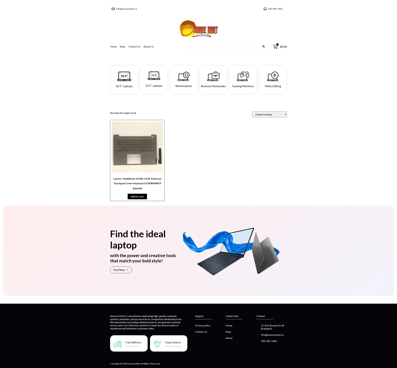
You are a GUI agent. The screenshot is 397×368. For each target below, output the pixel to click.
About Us (148, 46)
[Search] (263, 46)
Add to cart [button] (137, 196)
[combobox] (227, 46)
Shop (122, 46)
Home (113, 46)
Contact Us (134, 46)
